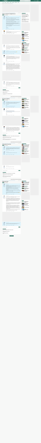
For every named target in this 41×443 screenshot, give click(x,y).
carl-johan (4, 17)
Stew (4, 56)
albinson (4, 46)
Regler (12, 3)
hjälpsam (4, 185)
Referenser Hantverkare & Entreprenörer (17, 96)
